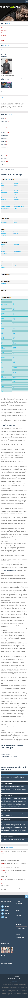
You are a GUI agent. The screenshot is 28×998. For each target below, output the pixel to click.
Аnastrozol (3, 129)
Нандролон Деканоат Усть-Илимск (8, 752)
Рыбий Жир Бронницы (9, 169)
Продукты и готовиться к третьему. (8, 91)
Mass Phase (3, 138)
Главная (2, 169)
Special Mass (4, 132)
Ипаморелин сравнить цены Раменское (9, 756)
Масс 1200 (3, 124)
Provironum (3, 155)
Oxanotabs (3, 147)
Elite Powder (3, 152)
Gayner (2, 118)
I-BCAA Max (3, 144)
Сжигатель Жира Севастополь (10, 570)
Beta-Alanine (3, 150)
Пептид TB (3, 141)
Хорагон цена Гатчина (5, 754)
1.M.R (2, 164)
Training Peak (4, 121)
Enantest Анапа (4, 760)
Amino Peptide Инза (20, 937)
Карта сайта (14, 981)
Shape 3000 (3, 158)
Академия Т (3, 161)
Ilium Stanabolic (4, 135)
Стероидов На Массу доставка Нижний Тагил (10, 763)
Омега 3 (3, 127)
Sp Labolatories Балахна (6, 758)
